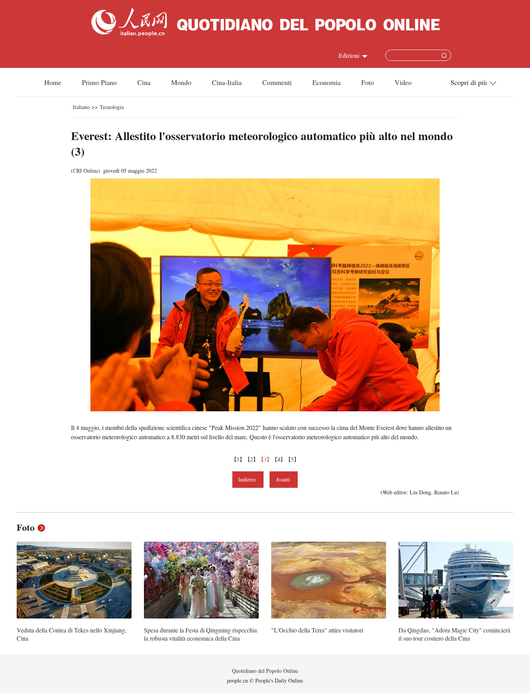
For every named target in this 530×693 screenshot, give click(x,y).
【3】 (265, 459)
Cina (144, 82)
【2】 (251, 459)
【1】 (238, 459)
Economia (326, 82)
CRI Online (85, 170)
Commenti (277, 82)
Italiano (81, 107)
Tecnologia (112, 107)
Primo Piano (99, 82)
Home (52, 82)
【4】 (279, 459)
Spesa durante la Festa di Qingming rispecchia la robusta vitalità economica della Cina (200, 634)
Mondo (181, 82)
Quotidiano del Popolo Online (265, 670)
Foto (367, 82)
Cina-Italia (227, 82)
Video (403, 82)
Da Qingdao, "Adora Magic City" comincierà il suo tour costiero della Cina (454, 634)
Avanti (283, 479)
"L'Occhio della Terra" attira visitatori (317, 630)
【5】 (292, 459)
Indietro (248, 479)
